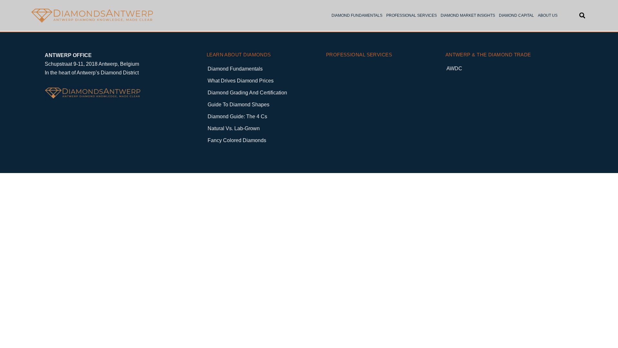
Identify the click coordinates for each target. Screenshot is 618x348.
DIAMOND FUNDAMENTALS (357, 15)
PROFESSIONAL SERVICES (411, 15)
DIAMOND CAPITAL (516, 15)
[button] (582, 16)
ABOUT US (547, 15)
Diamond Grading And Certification (247, 92)
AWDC (454, 68)
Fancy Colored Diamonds (237, 140)
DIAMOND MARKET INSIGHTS (468, 15)
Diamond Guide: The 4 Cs (237, 116)
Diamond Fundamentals (235, 69)
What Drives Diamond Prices (241, 80)
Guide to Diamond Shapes (238, 104)
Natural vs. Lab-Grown (234, 128)
